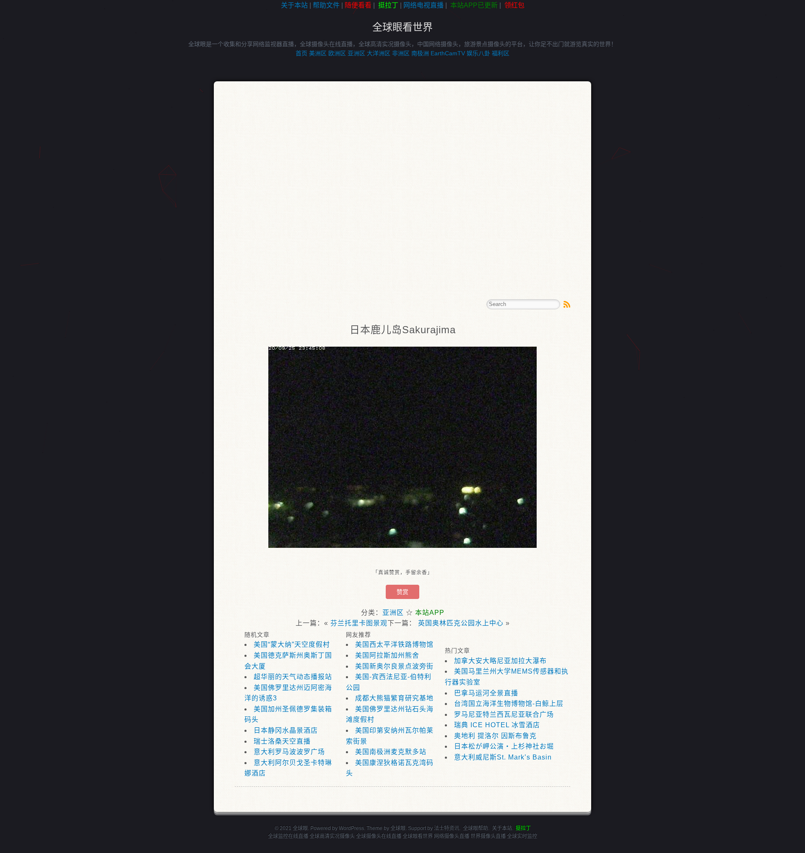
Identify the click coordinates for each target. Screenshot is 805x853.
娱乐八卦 (478, 53)
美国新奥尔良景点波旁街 (394, 666)
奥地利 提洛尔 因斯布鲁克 (495, 735)
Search (554, 304)
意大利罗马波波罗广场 (289, 751)
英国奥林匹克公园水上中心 (461, 623)
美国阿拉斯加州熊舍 (387, 655)
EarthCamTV (448, 53)
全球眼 (397, 828)
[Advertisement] (37, 144)
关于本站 (294, 5)
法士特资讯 (446, 828)
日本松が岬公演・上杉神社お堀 (504, 746)
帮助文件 (326, 5)
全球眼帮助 (475, 828)
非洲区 (401, 53)
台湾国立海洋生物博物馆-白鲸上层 (509, 703)
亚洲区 (356, 53)
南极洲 (420, 53)
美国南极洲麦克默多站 (390, 751)
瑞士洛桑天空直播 (282, 741)
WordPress (351, 828)
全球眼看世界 (402, 27)
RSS (567, 304)
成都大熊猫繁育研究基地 (394, 698)
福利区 (500, 53)
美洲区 (318, 53)
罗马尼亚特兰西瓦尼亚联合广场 (504, 714)
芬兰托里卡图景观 (358, 623)
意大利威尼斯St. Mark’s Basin (503, 757)
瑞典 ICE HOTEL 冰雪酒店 (497, 725)
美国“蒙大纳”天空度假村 (292, 644)
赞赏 (402, 592)
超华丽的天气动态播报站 (293, 676)
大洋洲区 (378, 53)
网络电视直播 (423, 5)
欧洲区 (337, 53)
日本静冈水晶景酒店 (286, 730)
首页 (301, 53)
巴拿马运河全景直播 (486, 693)
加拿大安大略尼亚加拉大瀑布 (500, 660)
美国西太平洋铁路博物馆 (394, 644)
